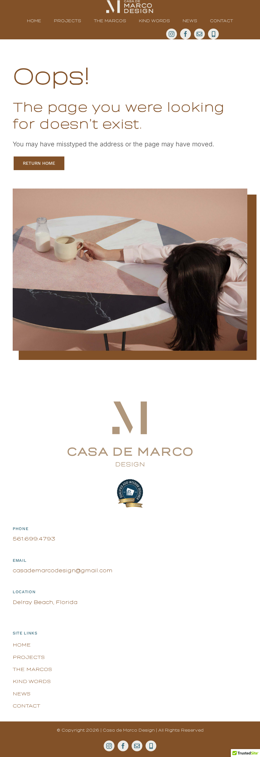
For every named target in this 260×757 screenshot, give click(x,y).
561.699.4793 (34, 538)
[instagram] (171, 34)
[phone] (213, 34)
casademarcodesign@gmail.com (63, 570)
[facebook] (185, 34)
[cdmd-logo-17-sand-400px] (130, 404)
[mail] (199, 34)
